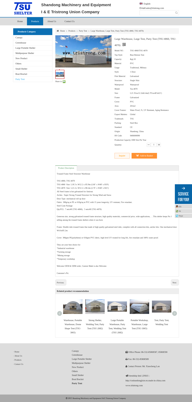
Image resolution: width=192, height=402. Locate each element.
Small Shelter (21, 69)
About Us (18, 356)
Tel (180, 211)
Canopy (18, 37)
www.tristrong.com (134, 385)
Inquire (122, 155)
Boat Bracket (21, 74)
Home (16, 352)
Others (18, 63)
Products (17, 360)
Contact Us (18, 364)
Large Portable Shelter (25, 48)
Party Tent (20, 79)
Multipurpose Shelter (24, 53)
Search (176, 12)
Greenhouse (20, 43)
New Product (21, 58)
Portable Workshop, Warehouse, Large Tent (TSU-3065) (139, 324)
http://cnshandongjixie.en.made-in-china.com (145, 380)
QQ (180, 206)
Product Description (66, 168)
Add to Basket (146, 155)
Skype (181, 216)
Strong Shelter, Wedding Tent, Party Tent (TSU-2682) (95, 324)
